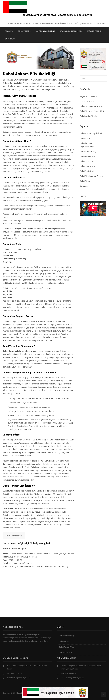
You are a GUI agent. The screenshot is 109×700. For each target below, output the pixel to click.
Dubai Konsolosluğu (88, 151)
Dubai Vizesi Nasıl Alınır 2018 (92, 111)
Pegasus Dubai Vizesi (89, 96)
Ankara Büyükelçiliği (45, 31)
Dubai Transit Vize (87, 166)
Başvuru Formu (94, 31)
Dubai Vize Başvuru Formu (91, 176)
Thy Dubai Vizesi (87, 101)
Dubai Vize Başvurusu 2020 (91, 106)
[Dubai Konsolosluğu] (15, 7)
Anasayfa (9, 31)
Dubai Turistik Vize (88, 171)
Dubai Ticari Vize (87, 161)
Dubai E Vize (85, 138)
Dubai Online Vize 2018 (90, 116)
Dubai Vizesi (23, 31)
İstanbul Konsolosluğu (71, 31)
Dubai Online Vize (87, 156)
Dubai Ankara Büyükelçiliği (91, 133)
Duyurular (10, 39)
